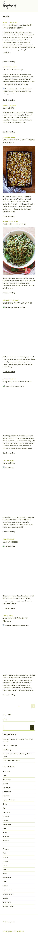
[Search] (32, 727)
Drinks (5, 804)
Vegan (5, 898)
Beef (4, 775)
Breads (5, 784)
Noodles (6, 841)
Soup (5, 882)
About (5, 719)
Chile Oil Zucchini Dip (13, 69)
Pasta (5, 845)
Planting (6, 849)
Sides (5, 873)
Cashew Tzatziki (10, 542)
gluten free (7, 824)
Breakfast (6, 788)
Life (4, 828)
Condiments (7, 792)
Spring (5, 886)
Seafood (6, 869)
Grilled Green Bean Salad (14, 224)
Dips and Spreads (9, 800)
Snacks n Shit (7, 878)
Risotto (5, 861)
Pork (4, 853)
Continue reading (9, 62)
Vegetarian (7, 902)
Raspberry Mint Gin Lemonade (17, 381)
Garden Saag (9, 463)
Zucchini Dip (8, 108)
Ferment (6, 816)
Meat (5, 833)
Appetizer (6, 771)
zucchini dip (18, 74)
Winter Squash (8, 906)
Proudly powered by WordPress (13, 931)
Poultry (5, 857)
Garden (5, 820)
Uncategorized (8, 894)
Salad (5, 865)
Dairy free (6, 796)
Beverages (7, 779)
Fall (4, 808)
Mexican (6, 837)
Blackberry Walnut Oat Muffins (17, 303)
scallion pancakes (14, 84)
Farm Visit (6, 812)
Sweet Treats (7, 890)
